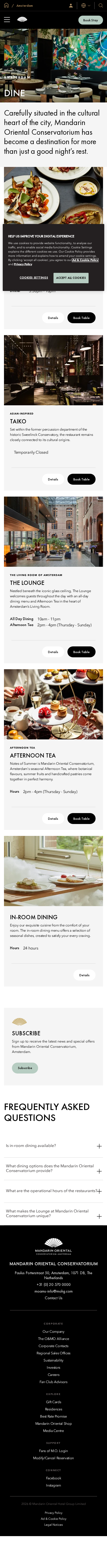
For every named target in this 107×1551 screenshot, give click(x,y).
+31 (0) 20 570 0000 (54, 1284)
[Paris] (22, 20)
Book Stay (90, 20)
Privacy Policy (23, 264)
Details (53, 318)
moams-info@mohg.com (54, 1291)
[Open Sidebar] (7, 20)
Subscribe (25, 1068)
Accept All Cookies (71, 278)
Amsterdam (24, 5)
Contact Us (53, 1297)
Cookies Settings (34, 277)
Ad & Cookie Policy (85, 260)
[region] (54, 257)
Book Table (81, 318)
